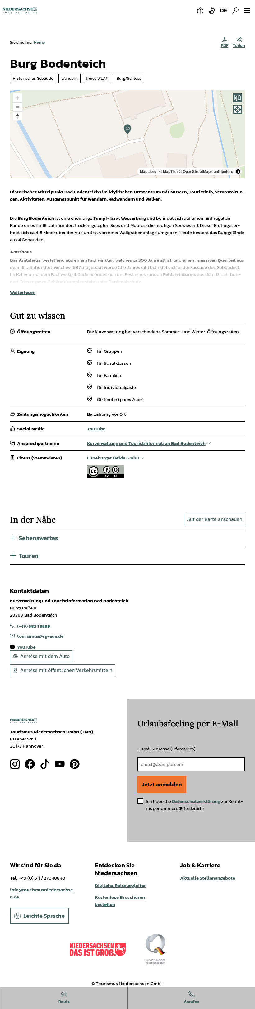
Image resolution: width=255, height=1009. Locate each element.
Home (39, 42)
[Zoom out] (17, 106)
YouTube (96, 428)
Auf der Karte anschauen (214, 519)
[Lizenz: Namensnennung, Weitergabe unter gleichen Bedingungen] (105, 476)
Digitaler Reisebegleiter (120, 885)
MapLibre (148, 171)
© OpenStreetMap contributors (206, 171)
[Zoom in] (17, 97)
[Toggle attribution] (238, 171)
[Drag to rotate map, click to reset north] (17, 115)
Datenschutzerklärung (196, 801)
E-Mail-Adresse (166, 748)
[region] (127, 134)
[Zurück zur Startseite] (19, 10)
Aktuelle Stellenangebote (207, 877)
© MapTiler (168, 171)
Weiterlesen (22, 292)
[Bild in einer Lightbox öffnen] (23, 720)
